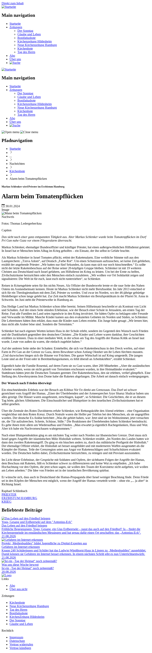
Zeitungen (16, 27)
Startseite (15, 23)
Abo (12, 55)
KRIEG (6, 501)
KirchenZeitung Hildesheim (27, 616)
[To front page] (6, 575)
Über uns (15, 59)
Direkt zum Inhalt (13, 3)
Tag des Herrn (26, 52)
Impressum (16, 637)
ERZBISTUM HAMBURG (19, 498)
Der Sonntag (25, 30)
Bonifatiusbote (26, 38)
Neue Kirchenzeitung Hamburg (37, 45)
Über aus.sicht (18, 589)
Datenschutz (17, 641)
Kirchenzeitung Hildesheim (34, 41)
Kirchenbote (25, 48)
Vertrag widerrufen (21, 644)
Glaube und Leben (29, 34)
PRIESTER (9, 494)
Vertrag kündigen (20, 648)
